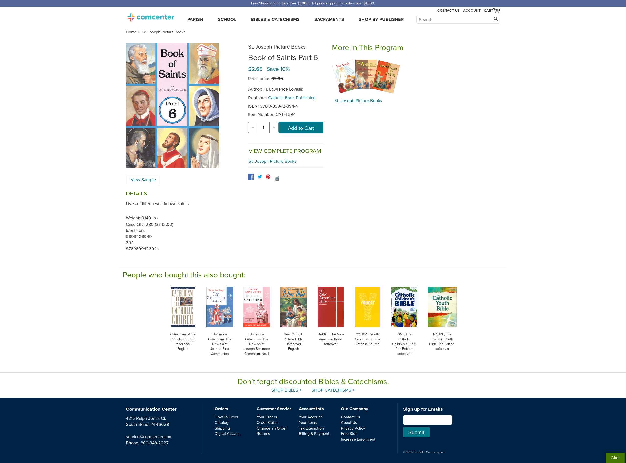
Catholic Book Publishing (292, 98)
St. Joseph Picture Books (163, 31)
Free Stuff (349, 433)
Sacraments (329, 19)
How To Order (226, 417)
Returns (263, 433)
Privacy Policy (353, 428)
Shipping (222, 428)
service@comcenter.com (149, 436)
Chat (615, 457)
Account (472, 10)
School (227, 19)
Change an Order (272, 428)
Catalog (221, 422)
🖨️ (277, 178)
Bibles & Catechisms (275, 19)
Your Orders (267, 417)
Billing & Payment (314, 433)
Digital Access (227, 433)
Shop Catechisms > (333, 390)
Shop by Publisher (381, 19)
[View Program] (368, 76)
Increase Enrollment (358, 439)
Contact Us (448, 10)
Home (131, 31)
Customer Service (274, 409)
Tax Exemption (311, 428)
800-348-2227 (154, 443)
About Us (349, 422)
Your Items (308, 422)
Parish (195, 19)
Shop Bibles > (286, 390)
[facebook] (251, 177)
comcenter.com (150, 16)
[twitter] (260, 177)
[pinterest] (268, 177)
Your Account (310, 417)
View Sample (143, 179)
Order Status (268, 422)
